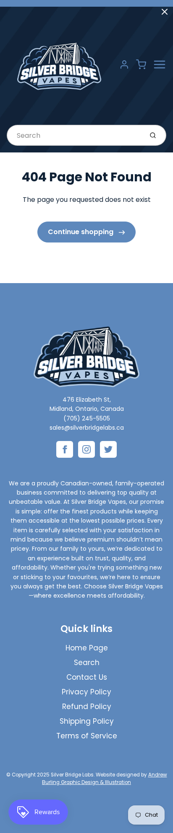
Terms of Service (86, 736)
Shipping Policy (87, 721)
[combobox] (74, 135)
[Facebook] (64, 449)
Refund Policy (86, 706)
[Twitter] (108, 449)
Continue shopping (81, 232)
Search (87, 663)
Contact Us (86, 677)
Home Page (87, 648)
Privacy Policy (86, 692)
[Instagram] (86, 449)
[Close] (164, 11)
